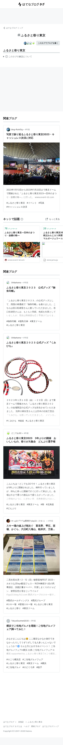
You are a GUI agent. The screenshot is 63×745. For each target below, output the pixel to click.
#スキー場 (11, 604)
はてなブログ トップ (14, 28)
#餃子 (39, 667)
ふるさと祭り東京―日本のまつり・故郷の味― (20, 234)
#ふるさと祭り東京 (15, 202)
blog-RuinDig (17, 129)
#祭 (42, 504)
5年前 (33, 621)
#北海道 (50, 504)
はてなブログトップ (50, 726)
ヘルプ (26, 726)
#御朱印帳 (11, 321)
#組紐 (21, 420)
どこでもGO (16, 433)
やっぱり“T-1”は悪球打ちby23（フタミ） (28, 521)
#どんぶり (11, 508)
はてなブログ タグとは (12, 726)
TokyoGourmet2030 (20, 621)
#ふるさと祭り (13, 608)
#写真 (41, 202)
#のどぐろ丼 (28, 667)
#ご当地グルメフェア (32, 659)
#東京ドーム (36, 321)
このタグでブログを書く (48, 43)
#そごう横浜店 (13, 659)
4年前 (27, 129)
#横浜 (43, 663)
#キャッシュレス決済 (16, 206)
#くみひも (11, 420)
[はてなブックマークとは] (22, 219)
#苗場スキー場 (25, 604)
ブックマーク (11, 228)
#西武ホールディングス (17, 600)
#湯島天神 (23, 321)
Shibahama (16, 282)
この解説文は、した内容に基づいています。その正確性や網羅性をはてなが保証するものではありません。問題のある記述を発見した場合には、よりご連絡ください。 (17, 57)
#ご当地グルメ (13, 667)
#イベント (32, 202)
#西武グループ (38, 600)
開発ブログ (35, 726)
